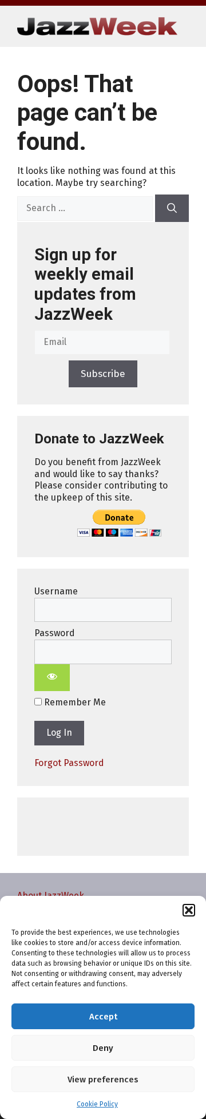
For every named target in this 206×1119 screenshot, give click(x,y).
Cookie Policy (97, 1104)
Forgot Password (69, 762)
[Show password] (52, 678)
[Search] (172, 208)
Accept (103, 1016)
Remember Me (74, 702)
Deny (103, 1048)
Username (56, 591)
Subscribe (103, 374)
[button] (189, 910)
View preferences (103, 1079)
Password (54, 633)
